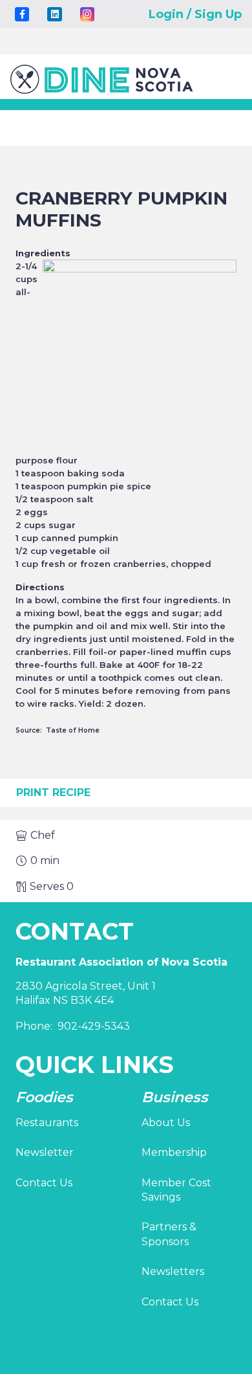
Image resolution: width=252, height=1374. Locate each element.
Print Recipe (53, 792)
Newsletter (45, 1152)
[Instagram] (87, 14)
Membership (174, 1152)
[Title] (22, 14)
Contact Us (44, 1183)
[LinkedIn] (54, 14)
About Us (166, 1122)
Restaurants (47, 1122)
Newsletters (173, 1271)
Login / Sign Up (195, 14)
